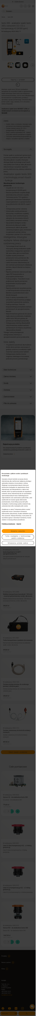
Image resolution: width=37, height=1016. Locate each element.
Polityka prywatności (8, 524)
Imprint (19, 524)
